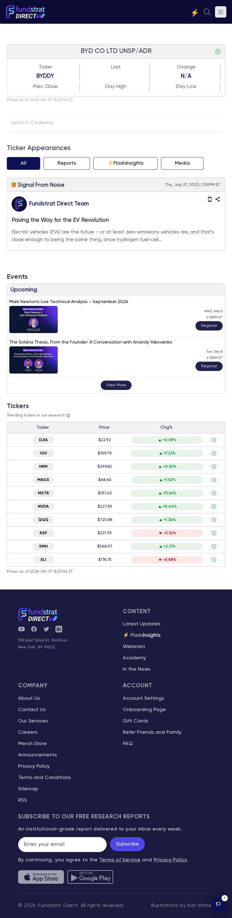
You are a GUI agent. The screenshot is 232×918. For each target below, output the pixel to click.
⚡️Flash (125, 163)
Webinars (134, 646)
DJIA (43, 440)
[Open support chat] (218, 904)
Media (182, 163)
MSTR (43, 493)
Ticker (45, 67)
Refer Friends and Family (152, 732)
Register (209, 326)
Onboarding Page (144, 709)
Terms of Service (119, 860)
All (23, 163)
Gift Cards (135, 721)
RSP (43, 533)
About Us (29, 698)
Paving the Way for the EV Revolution (60, 220)
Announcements (37, 755)
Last (116, 67)
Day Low (186, 86)
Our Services (33, 721)
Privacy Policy (34, 766)
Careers (27, 732)
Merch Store (32, 743)
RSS (22, 800)
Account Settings (143, 698)
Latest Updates (141, 624)
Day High (115, 86)
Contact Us (32, 709)
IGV (43, 453)
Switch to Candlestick (32, 123)
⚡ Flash (142, 635)
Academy (134, 657)
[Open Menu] (220, 12)
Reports (66, 163)
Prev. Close (45, 86)
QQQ (43, 520)
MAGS (43, 480)
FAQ (128, 743)
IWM (43, 467)
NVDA (43, 507)
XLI (43, 560)
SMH (43, 546)
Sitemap (28, 789)
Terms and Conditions (44, 777)
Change (186, 67)
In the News (136, 669)
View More (116, 385)
